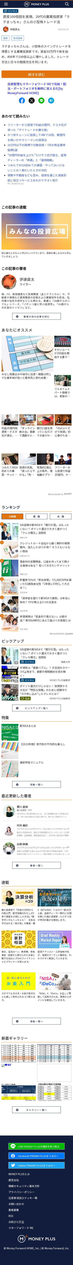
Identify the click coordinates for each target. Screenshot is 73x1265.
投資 (5, 38)
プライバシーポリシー (21, 1192)
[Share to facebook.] (22, 101)
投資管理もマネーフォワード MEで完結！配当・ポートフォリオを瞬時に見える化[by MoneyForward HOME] (36, 88)
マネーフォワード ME (21, 1228)
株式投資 (17, 38)
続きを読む (36, 74)
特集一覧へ (36, 784)
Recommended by (55, 494)
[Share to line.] (41, 101)
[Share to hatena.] (51, 101)
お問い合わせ (16, 1204)
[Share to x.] (32, 101)
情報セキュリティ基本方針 (24, 1186)
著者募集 (13, 1210)
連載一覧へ (36, 1021)
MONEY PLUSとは (19, 1174)
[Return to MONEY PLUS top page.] (36, 4)
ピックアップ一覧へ (36, 708)
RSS (10, 1216)
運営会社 (13, 1180)
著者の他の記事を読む (37, 316)
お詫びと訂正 (16, 1222)
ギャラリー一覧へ (36, 1109)
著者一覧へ (36, 865)
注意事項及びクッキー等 (22, 1198)
